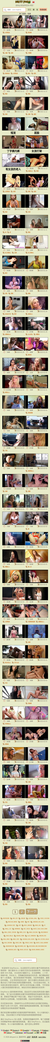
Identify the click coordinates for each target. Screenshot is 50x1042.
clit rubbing (31, 935)
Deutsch (16, 1030)
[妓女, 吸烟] (13, 207)
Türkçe (9, 1033)
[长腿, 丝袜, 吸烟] (13, 48)
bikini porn (20, 935)
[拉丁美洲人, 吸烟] (36, 248)
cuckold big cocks (28, 939)
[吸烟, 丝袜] (36, 637)
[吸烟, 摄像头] (36, 797)
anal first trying (10, 932)
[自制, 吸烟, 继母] (36, 109)
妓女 (6, 211)
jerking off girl (38, 921)
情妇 (6, 93)
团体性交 (7, 73)
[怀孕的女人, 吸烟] (13, 719)
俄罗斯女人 (31, 471)
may (28, 921)
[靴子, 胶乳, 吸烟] (36, 69)
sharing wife (12, 949)
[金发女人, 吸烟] (36, 309)
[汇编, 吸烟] (36, 777)
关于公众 (16, 662)
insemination (10, 946)
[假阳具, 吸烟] (13, 739)
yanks (22, 921)
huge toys (16, 939)
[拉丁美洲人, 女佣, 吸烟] (13, 248)
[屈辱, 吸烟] (36, 487)
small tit (8, 928)
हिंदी (38, 1033)
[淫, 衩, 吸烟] (13, 227)
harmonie (17, 928)
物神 (37, 171)
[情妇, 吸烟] (13, 89)
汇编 (29, 781)
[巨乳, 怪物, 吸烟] (13, 289)
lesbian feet (11, 925)
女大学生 (30, 334)
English (6, 1030)
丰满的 (30, 53)
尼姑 (6, 843)
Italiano (45, 1030)
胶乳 (35, 73)
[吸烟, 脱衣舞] (36, 28)
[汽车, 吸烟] (13, 446)
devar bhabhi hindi (38, 949)
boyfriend (6, 918)
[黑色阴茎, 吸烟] (36, 408)
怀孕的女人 (8, 723)
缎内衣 (30, 354)
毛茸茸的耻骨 (31, 621)
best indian (28, 925)
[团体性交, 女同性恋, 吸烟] (13, 69)
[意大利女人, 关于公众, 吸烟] (13, 658)
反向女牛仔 (8, 314)
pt (44, 925)
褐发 (29, 191)
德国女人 (7, 566)
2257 (29, 1037)
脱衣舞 (30, 32)
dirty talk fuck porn (40, 928)
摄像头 (30, 802)
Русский (29, 1033)
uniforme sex (21, 946)
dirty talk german (42, 942)
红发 (29, 211)
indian (23, 918)
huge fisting (33, 932)
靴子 (29, 73)
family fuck (29, 942)
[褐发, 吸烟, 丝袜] (36, 187)
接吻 (29, 293)
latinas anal (32, 918)
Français (36, 1030)
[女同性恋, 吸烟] (13, 28)
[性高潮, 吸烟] (36, 699)
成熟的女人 (8, 334)
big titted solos (43, 939)
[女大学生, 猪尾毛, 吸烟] (36, 330)
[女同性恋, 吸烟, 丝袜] (13, 187)
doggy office (24, 949)
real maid (6, 939)
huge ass (38, 925)
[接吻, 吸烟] (36, 289)
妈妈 (6, 114)
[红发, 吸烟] (36, 207)
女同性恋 (7, 32)
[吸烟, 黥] (36, 524)
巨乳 (6, 293)
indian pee (42, 935)
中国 (44, 1033)
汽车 (6, 450)
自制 (29, 114)
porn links (42, 1037)
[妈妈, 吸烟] (13, 109)
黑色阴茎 (30, 412)
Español (26, 1030)
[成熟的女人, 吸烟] (13, 330)
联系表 (34, 1037)
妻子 (6, 273)
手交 (6, 683)
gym (20, 925)
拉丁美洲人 (8, 252)
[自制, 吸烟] (13, 487)
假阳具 (7, 744)
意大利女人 (8, 662)
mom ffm (15, 918)
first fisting (44, 918)
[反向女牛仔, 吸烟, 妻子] (13, 309)
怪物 (12, 293)
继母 (35, 114)
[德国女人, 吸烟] (13, 562)
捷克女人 (7, 392)
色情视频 (43, 10)
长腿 (6, 53)
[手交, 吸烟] (13, 678)
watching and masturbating (38, 946)
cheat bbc (18, 942)
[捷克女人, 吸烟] (13, 388)
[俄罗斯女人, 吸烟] (36, 466)
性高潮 (30, 703)
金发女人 (30, 171)
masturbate (44, 932)
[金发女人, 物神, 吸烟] (36, 166)
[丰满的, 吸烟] (36, 48)
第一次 (30, 566)
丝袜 (12, 53)
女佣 (15, 252)
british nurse (12, 921)
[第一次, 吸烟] (36, 562)
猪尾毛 (38, 334)
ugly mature (8, 942)
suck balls (9, 935)
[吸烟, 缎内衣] (36, 350)
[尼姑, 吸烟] (13, 838)
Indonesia (19, 1033)
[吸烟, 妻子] (13, 268)
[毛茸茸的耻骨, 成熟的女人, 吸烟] (36, 617)
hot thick (27, 928)
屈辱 (29, 491)
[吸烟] (36, 268)
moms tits (23, 932)
